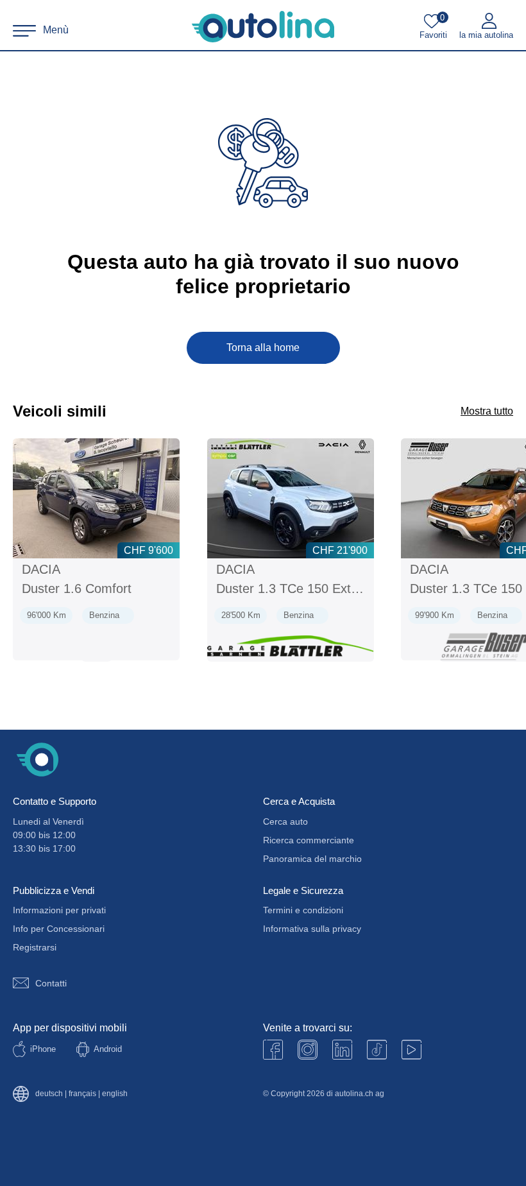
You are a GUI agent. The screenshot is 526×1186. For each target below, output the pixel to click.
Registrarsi (34, 947)
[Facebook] (273, 1050)
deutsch (49, 1094)
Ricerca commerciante (308, 840)
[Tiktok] (377, 1050)
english (115, 1094)
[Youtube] (308, 1050)
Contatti (51, 983)
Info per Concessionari (59, 929)
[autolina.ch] (263, 27)
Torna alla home (263, 347)
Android (108, 1049)
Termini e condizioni (303, 910)
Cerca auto (285, 821)
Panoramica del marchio (312, 859)
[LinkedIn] (342, 1050)
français (82, 1094)
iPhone (43, 1049)
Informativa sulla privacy (312, 929)
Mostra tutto (487, 411)
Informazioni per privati (59, 910)
